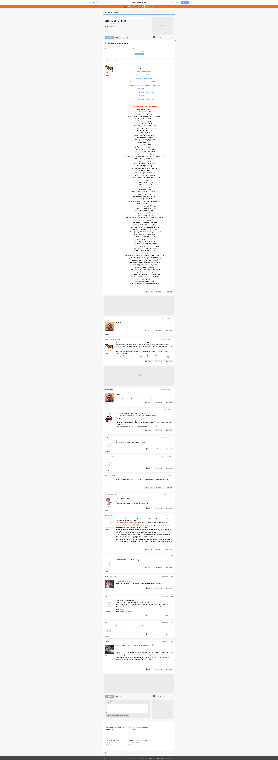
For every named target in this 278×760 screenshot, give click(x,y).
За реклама (133, 758)
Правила (139, 758)
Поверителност (151, 758)
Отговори (109, 37)
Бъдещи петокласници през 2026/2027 (113, 741)
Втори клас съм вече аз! (117, 21)
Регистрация (175, 2)
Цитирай (169, 291)
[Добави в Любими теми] (123, 37)
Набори (111, 732)
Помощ (157, 758)
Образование (116, 752)
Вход (184, 2)
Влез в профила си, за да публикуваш (118, 715)
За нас (129, 758)
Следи (119, 37)
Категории (110, 752)
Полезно (159, 291)
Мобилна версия (168, 758)
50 (163, 37)
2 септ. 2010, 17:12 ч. (139, 18)
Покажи (139, 54)
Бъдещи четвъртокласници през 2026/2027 (138, 728)
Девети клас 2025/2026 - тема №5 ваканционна (138, 741)
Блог (174, 758)
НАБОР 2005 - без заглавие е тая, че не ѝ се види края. (115, 728)
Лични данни (144, 758)
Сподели (149, 291)
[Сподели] (127, 37)
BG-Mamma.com (113, 758)
